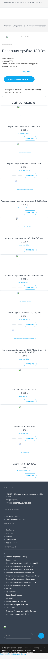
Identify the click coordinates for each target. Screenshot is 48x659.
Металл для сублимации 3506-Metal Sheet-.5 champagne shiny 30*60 (24, 351)
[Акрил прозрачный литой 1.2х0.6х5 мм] (24, 264)
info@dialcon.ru (9, 2)
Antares (9, 589)
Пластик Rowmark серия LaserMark (20, 579)
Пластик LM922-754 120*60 (24, 389)
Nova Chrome (11, 592)
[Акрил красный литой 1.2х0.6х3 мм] (24, 152)
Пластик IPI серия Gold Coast (17, 604)
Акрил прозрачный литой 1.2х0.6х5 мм (24, 275)
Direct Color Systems (14, 595)
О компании (11, 560)
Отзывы (9, 536)
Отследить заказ (12, 516)
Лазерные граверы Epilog (16, 557)
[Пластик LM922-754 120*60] (24, 377)
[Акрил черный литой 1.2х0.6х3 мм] (24, 301)
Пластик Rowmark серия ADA (18, 585)
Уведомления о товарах (15, 519)
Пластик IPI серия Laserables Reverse (21, 611)
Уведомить (26, 72)
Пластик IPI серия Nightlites (17, 614)
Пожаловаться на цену (19, 79)
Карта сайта (11, 540)
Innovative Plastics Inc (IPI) (16, 601)
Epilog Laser (10, 608)
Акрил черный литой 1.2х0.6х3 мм (24, 312)
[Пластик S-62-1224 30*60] (24, 415)
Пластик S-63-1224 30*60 (24, 464)
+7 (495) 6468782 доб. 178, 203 (29, 2)
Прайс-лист (10, 530)
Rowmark (9, 598)
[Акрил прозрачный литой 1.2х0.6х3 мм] (24, 226)
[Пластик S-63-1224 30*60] (24, 452)
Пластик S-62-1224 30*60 (24, 426)
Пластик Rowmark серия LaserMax (20, 573)
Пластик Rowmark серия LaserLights (21, 582)
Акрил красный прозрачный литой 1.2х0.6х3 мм (24, 201)
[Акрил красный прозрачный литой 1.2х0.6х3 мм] (24, 189)
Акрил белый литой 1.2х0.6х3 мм (24, 126)
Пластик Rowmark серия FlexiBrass (20, 569)
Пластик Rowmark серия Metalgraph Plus (22, 563)
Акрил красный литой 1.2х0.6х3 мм (24, 163)
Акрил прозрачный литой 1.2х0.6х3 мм (24, 238)
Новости (9, 533)
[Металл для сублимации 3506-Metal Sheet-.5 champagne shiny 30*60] (24, 338)
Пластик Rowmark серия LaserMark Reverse (23, 576)
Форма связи (11, 543)
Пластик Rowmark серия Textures (19, 566)
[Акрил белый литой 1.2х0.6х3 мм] (24, 115)
